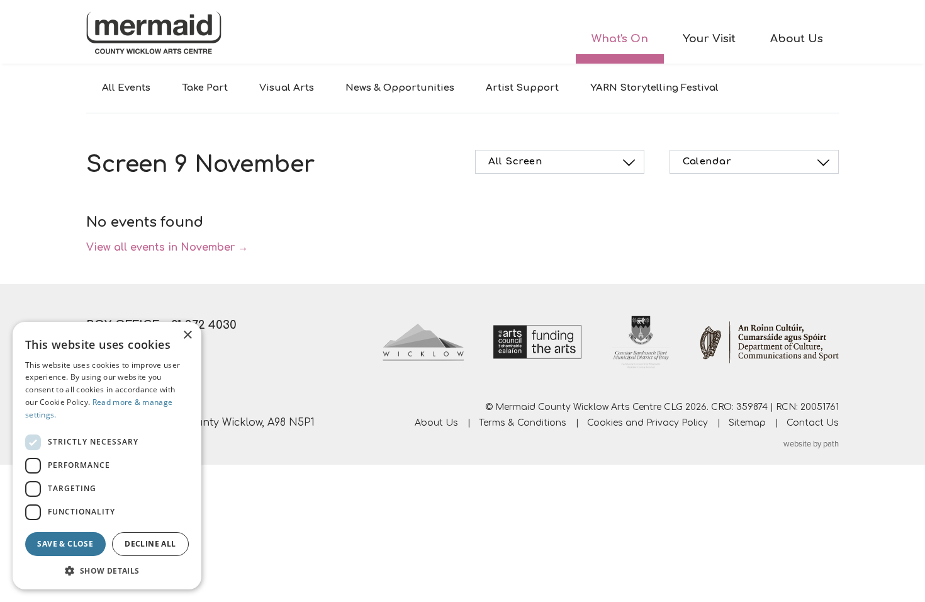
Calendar (707, 161)
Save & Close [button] (65, 543)
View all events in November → (167, 247)
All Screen (515, 161)
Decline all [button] (150, 543)
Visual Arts (286, 87)
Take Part (205, 87)
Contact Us (813, 423)
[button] (107, 570)
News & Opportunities (399, 87)
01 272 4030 (204, 325)
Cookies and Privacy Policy (647, 423)
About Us (796, 39)
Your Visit (709, 39)
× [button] (187, 335)
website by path (811, 444)
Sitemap (747, 423)
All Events (126, 87)
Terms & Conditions (522, 423)
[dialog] (107, 455)
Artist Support (522, 87)
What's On (619, 39)
